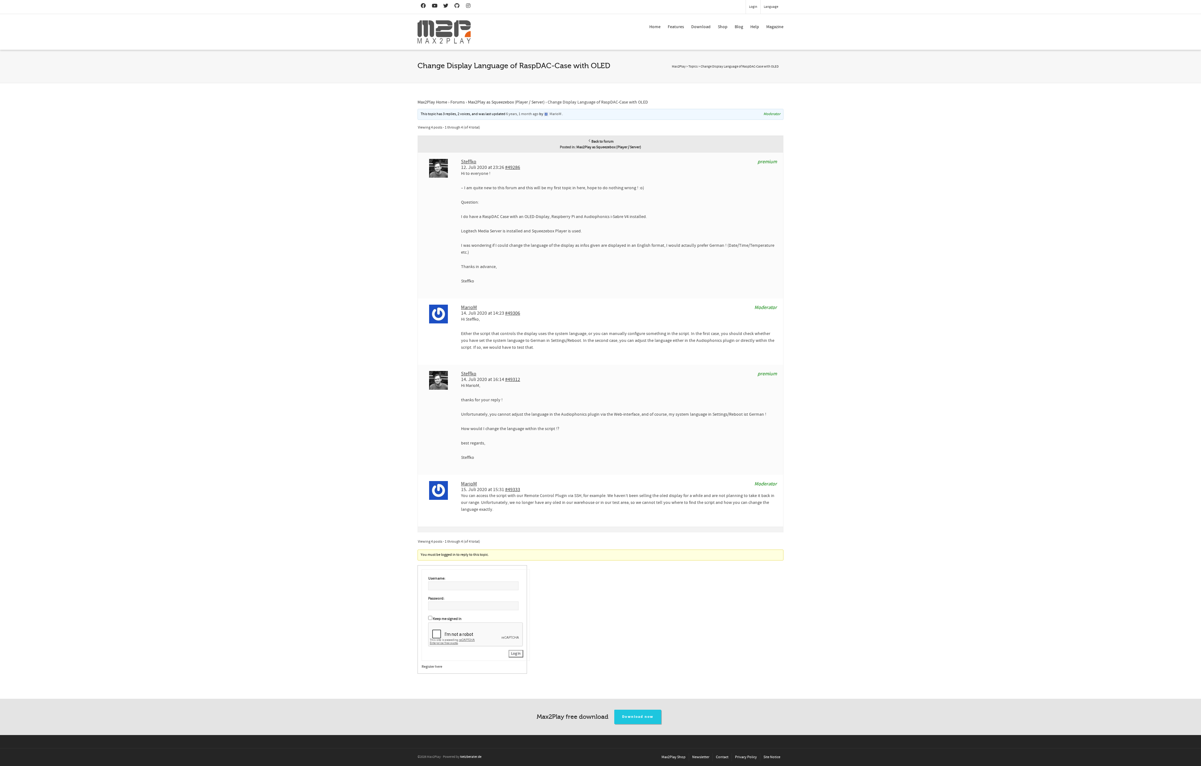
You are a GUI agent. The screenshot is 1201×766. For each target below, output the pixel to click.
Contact (722, 757)
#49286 (512, 167)
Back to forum (602, 141)
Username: (436, 578)
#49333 (512, 489)
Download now (638, 716)
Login (753, 7)
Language (771, 7)
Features (676, 27)
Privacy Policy (746, 757)
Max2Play (679, 66)
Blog (739, 27)
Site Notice (771, 757)
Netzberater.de (470, 757)
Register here (432, 666)
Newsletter (700, 757)
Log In (516, 653)
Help (754, 27)
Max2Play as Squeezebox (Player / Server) (506, 102)
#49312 (512, 379)
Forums (457, 102)
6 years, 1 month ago (522, 114)
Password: (436, 598)
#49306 (512, 313)
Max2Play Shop (673, 757)
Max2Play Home (432, 102)
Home (655, 27)
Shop (722, 27)
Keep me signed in (447, 618)
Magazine (774, 27)
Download (701, 27)
